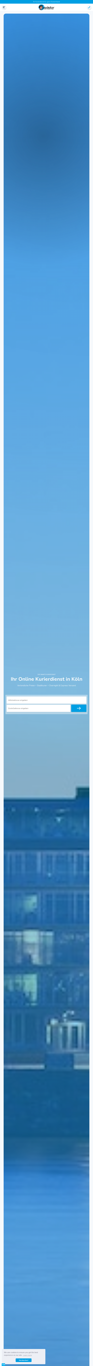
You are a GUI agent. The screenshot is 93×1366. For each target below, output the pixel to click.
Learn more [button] (27, 1355)
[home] (46, 7)
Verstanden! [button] (23, 1360)
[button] (4, 7)
